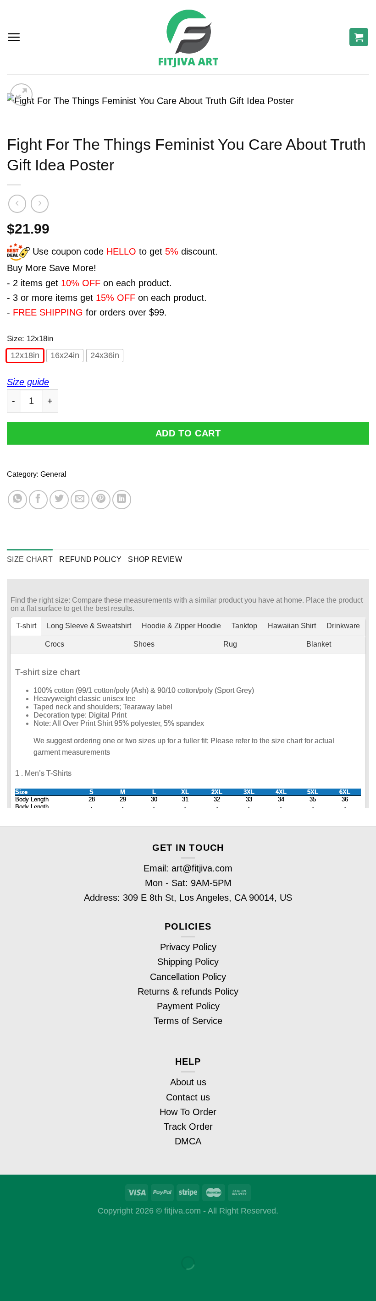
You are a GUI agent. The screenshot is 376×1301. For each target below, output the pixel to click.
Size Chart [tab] (30, 559)
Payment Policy (188, 1006)
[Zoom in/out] (45, 1236)
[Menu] (14, 37)
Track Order (188, 1126)
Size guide (28, 382)
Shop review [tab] (155, 559)
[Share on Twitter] (59, 499)
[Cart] (358, 37)
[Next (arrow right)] (45, 1281)
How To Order (188, 1112)
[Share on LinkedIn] (122, 499)
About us (188, 1082)
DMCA (188, 1141)
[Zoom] (21, 94)
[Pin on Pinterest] (101, 499)
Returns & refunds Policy (188, 991)
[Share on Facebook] (38, 499)
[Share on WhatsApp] (17, 499)
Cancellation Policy (188, 977)
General (53, 474)
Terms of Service (188, 1021)
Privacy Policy (188, 947)
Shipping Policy (188, 962)
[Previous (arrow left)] (11, 1281)
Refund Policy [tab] (90, 559)
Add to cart (188, 433)
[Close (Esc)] (11, 1236)
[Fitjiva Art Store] (188, 37)
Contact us (188, 1097)
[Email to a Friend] (80, 499)
